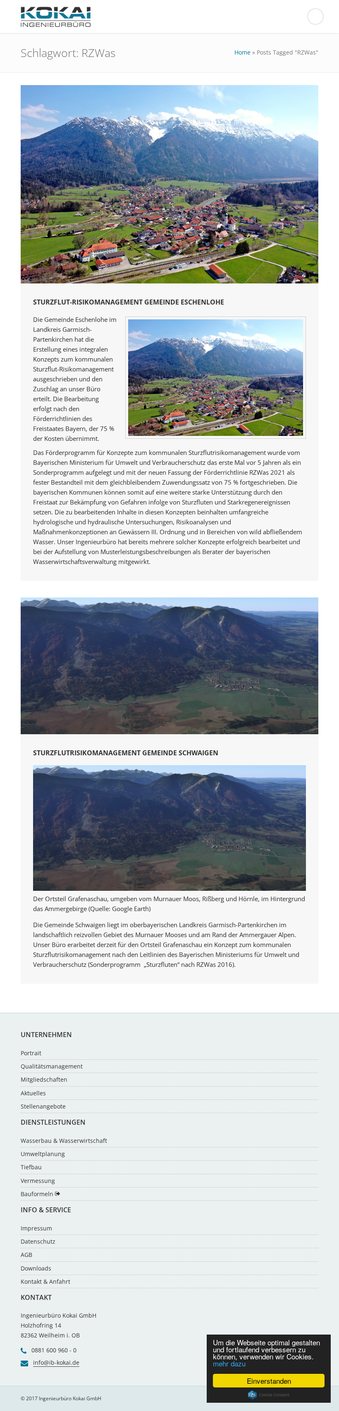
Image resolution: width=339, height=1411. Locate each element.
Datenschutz (38, 1241)
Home (242, 52)
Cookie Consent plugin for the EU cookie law (268, 1394)
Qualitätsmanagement (52, 1066)
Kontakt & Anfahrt (45, 1281)
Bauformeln (38, 1194)
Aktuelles (33, 1093)
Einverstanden (269, 1380)
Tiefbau (31, 1167)
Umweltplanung (43, 1154)
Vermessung (38, 1181)
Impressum (36, 1228)
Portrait (31, 1053)
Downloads (36, 1268)
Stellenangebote (43, 1106)
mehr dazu (229, 1363)
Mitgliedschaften (44, 1079)
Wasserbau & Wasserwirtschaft (64, 1141)
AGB (26, 1255)
